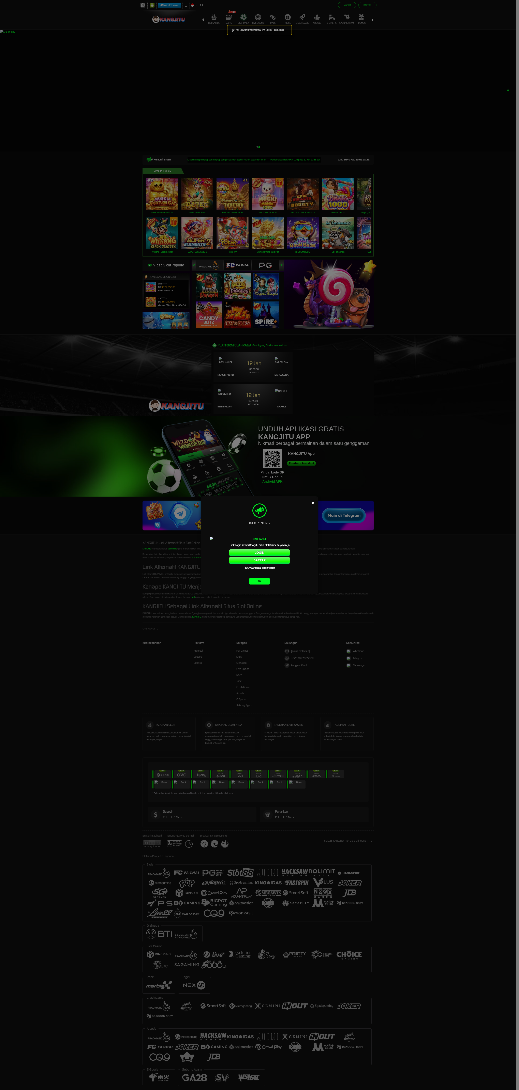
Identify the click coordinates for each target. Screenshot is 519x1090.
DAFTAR (259, 560)
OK (259, 581)
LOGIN (259, 552)
